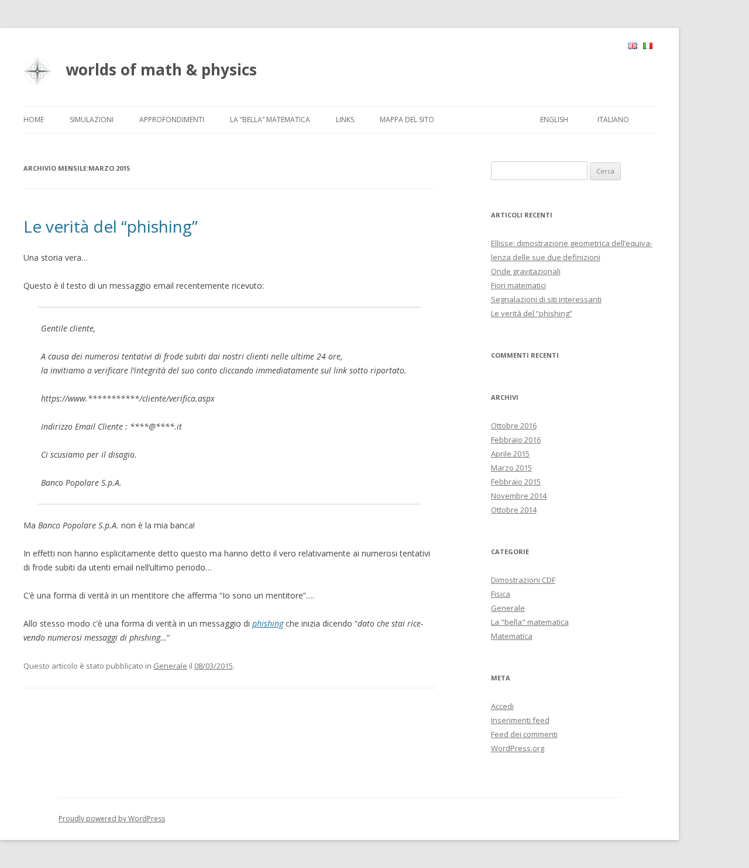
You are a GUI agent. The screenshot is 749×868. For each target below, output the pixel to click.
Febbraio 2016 (516, 439)
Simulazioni (92, 120)
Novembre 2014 (519, 495)
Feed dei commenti (524, 734)
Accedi (502, 706)
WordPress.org (517, 748)
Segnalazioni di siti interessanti (546, 299)
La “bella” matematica (270, 120)
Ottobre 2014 (514, 509)
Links (345, 120)
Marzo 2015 (511, 467)
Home (33, 120)
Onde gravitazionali (526, 271)
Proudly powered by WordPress (112, 819)
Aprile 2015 (510, 453)
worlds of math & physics (161, 69)
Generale (170, 665)
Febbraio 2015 (516, 481)
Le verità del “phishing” (110, 226)
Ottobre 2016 (514, 425)
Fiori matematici (518, 285)
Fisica (500, 594)
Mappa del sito (407, 120)
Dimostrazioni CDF (523, 580)
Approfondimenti (171, 120)
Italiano (613, 120)
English (554, 120)
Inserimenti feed (520, 720)
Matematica (511, 636)
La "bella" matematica (530, 622)
